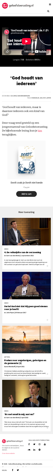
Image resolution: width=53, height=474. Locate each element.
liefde (48, 98)
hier (40, 130)
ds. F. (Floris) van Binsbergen (18, 96)
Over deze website (8, 453)
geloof (43, 98)
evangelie (35, 98)
